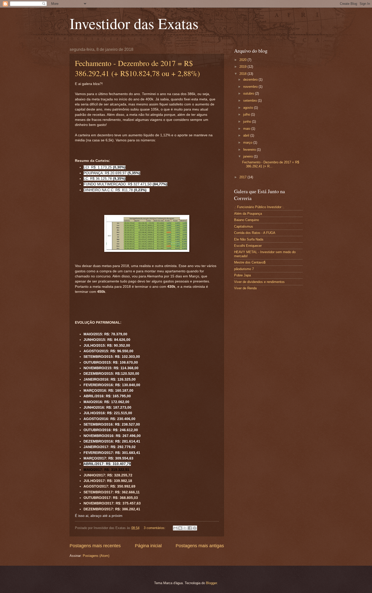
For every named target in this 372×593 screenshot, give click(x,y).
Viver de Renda (245, 288)
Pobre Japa (242, 275)
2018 (243, 74)
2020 (243, 60)
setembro (250, 100)
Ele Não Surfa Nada (248, 239)
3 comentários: (155, 528)
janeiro (248, 156)
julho (247, 114)
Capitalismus (243, 226)
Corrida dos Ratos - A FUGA (254, 233)
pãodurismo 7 (244, 269)
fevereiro (250, 149)
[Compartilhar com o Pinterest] (194, 528)
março (248, 142)
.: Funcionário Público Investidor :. (259, 207)
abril (246, 135)
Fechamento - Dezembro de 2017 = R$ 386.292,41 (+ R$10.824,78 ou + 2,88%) (137, 68)
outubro (249, 93)
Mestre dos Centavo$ (249, 262)
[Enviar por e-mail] (175, 528)
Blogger (211, 583)
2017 (243, 177)
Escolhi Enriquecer (248, 246)
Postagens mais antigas (200, 545)
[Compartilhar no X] (185, 528)
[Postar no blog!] (180, 528)
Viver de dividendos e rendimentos (259, 282)
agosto (248, 107)
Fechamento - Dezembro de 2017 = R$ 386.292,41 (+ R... (270, 164)
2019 (243, 67)
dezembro (251, 79)
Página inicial (148, 545)
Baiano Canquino (246, 220)
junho (247, 121)
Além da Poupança (248, 213)
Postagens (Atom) (96, 556)
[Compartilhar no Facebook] (189, 528)
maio (247, 128)
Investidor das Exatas (134, 23)
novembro (251, 87)
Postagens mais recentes (95, 545)
